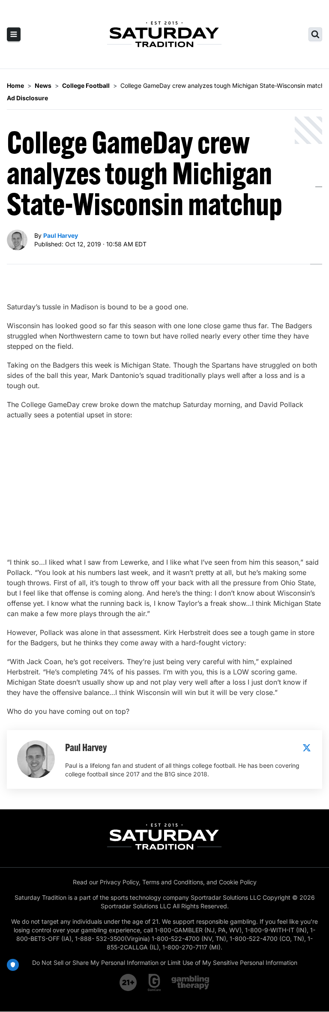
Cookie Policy (238, 882)
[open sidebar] (14, 34)
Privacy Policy (119, 882)
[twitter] (307, 748)
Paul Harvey (60, 235)
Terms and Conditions (172, 882)
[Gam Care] (154, 982)
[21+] (129, 982)
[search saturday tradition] (315, 34)
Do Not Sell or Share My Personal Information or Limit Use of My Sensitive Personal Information (164, 962)
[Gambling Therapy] (190, 982)
